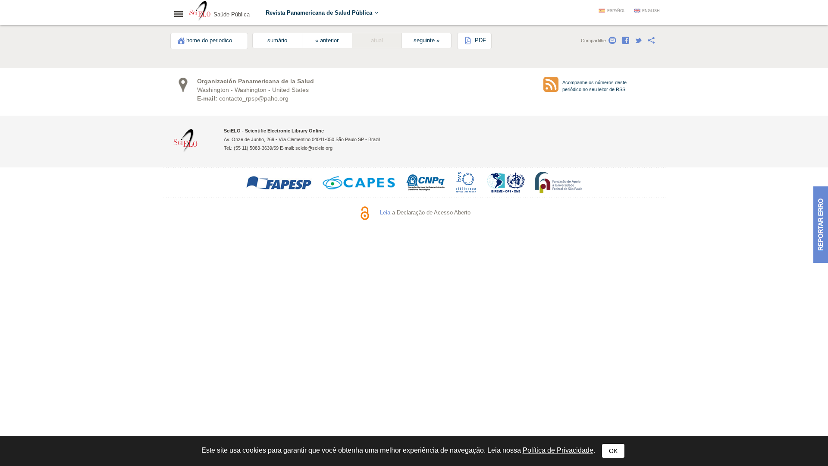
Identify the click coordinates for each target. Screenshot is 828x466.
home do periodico (209, 41)
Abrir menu (181, 13)
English (651, 11)
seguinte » (426, 41)
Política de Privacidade (558, 450)
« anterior (327, 41)
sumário (277, 41)
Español (616, 11)
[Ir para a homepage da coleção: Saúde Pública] (200, 12)
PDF (479, 41)
